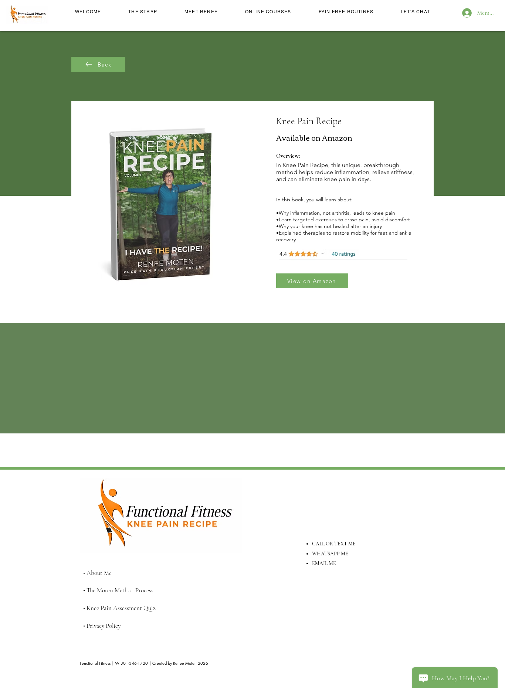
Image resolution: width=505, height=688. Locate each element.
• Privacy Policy (102, 626)
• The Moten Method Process (118, 590)
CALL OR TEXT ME (334, 544)
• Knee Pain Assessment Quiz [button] (119, 608)
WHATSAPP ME (330, 554)
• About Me (97, 573)
